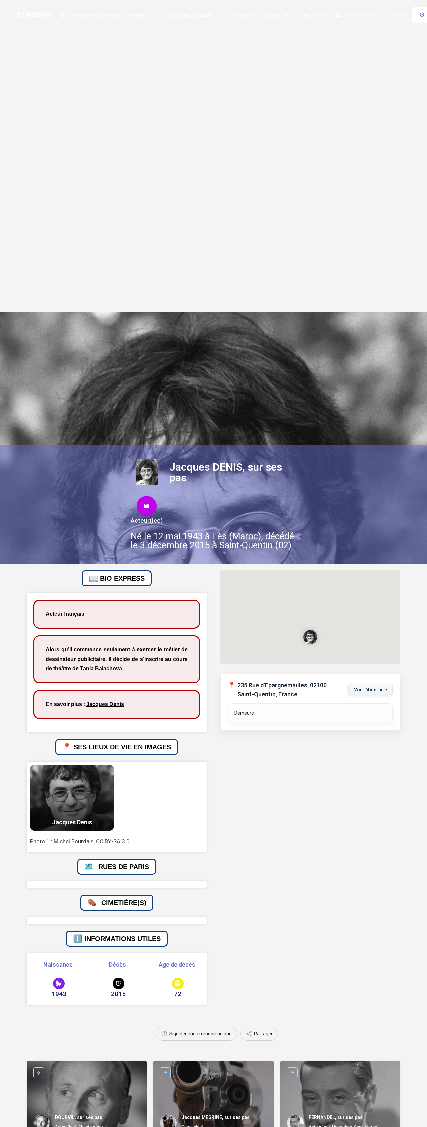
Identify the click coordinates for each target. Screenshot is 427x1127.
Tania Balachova (101, 668)
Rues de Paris (277, 15)
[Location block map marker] (310, 637)
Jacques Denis (105, 704)
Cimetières (313, 15)
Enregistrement (390, 15)
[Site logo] (29, 14)
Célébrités (242, 15)
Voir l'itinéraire (370, 689)
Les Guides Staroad (191, 15)
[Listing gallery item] (72, 798)
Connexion (355, 15)
